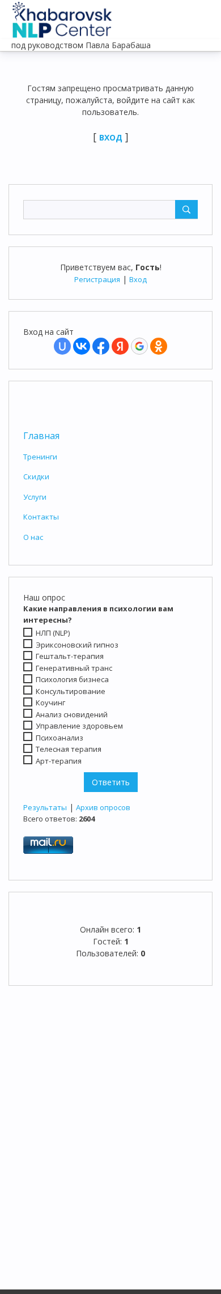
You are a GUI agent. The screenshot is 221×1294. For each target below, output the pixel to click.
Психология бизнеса (72, 679)
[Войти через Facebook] (100, 346)
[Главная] (62, 17)
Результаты (45, 807)
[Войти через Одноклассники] (158, 346)
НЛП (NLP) (53, 633)
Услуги (34, 497)
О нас (33, 537)
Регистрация (97, 279)
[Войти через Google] (139, 346)
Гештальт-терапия (70, 656)
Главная (41, 435)
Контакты (41, 517)
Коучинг (50, 702)
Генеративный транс (74, 668)
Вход (138, 279)
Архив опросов (103, 807)
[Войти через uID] (62, 346)
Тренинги (40, 457)
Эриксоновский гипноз (77, 644)
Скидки (36, 476)
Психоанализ (59, 738)
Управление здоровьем (79, 726)
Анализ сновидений (72, 714)
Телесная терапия (68, 749)
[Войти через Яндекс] (120, 346)
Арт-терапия (59, 761)
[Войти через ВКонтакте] (81, 346)
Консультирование (70, 691)
